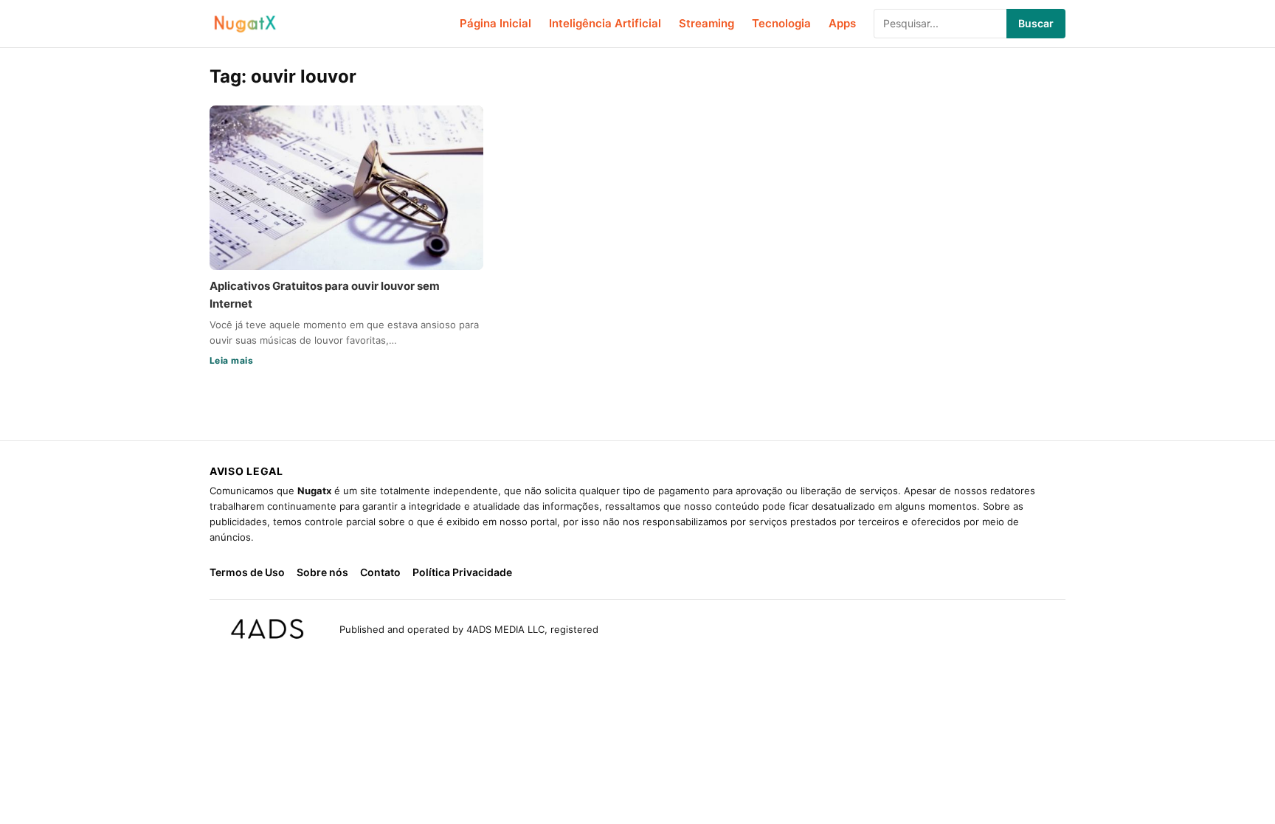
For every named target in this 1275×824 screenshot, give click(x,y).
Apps (842, 23)
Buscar (1036, 23)
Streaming (706, 23)
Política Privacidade (462, 572)
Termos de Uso (247, 572)
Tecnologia (781, 23)
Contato (380, 572)
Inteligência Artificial (605, 23)
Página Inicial (495, 23)
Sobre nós (322, 572)
